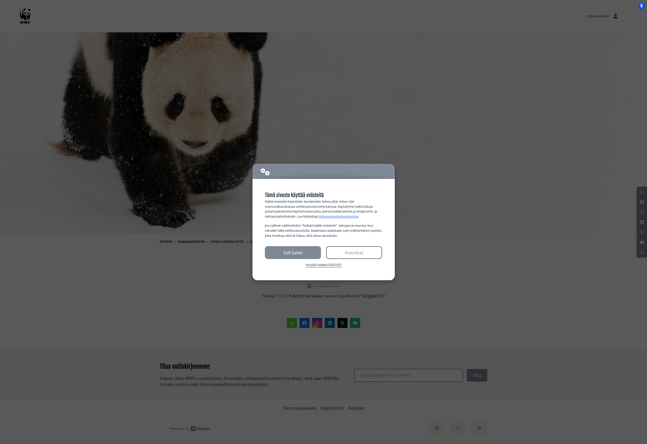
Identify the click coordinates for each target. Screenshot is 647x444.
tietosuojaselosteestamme (338, 216)
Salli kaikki (293, 252)
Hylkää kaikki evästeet (324, 265)
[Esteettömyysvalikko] (641, 6)
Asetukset (354, 252)
